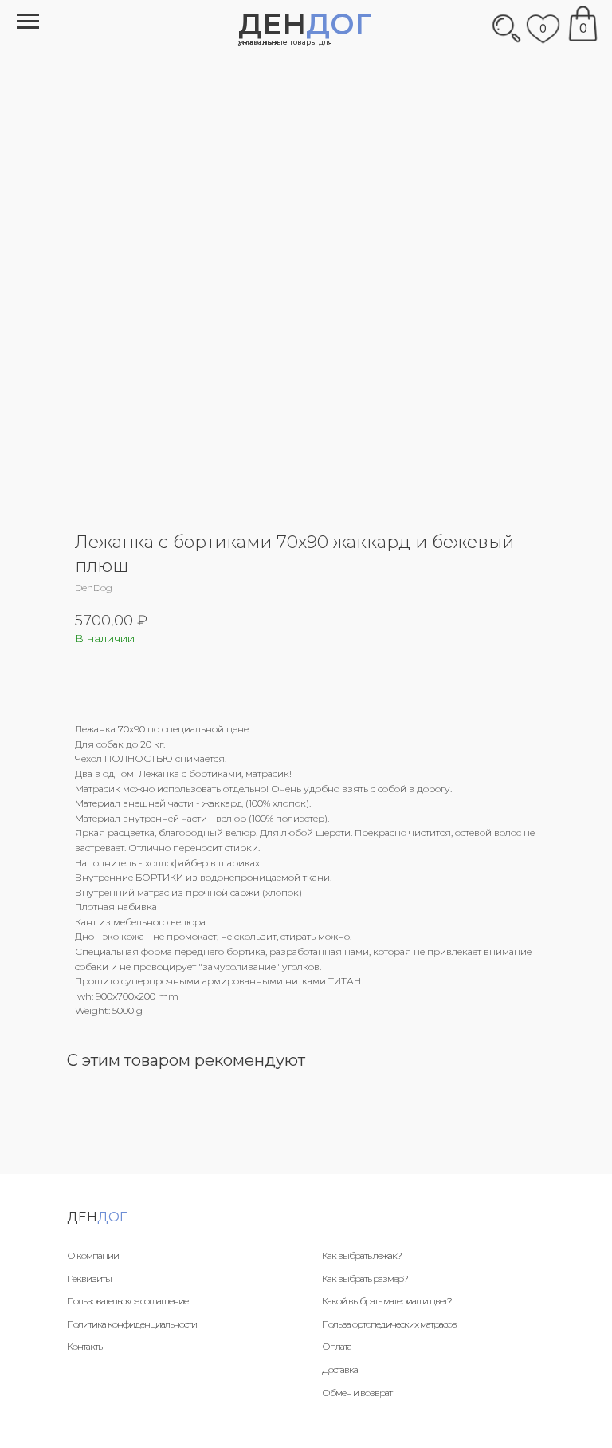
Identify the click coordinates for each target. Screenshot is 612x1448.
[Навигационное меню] (28, 22)
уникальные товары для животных (285, 41)
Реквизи (84, 1278)
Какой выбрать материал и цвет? (387, 1301)
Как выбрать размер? (365, 1278)
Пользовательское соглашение (127, 1301)
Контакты (85, 1346)
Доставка (340, 1369)
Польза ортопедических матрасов (389, 1324)
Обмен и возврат (357, 1393)
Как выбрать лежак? (362, 1255)
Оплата (336, 1346)
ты (107, 1278)
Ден (305, 23)
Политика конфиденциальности (132, 1324)
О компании (93, 1255)
